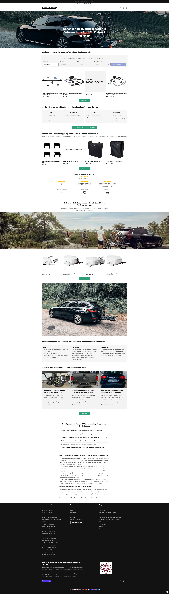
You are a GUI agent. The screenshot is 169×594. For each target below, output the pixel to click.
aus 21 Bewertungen (84, 178)
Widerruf (72, 514)
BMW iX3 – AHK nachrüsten (48, 526)
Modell (62, 61)
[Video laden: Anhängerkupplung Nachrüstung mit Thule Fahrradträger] (84, 309)
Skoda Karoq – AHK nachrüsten (49, 538)
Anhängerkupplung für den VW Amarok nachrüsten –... (83, 391)
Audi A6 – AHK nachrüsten (48, 512)
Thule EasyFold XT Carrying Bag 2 (114, 161)
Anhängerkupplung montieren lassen (107, 512)
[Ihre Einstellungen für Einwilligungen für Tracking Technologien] (167, 592)
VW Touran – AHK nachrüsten (48, 556)
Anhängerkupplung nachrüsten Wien (107, 514)
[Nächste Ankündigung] (126, 1)
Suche (100, 528)
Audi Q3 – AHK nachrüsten (48, 514)
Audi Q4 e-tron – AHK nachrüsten (49, 517)
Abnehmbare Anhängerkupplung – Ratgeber (109, 519)
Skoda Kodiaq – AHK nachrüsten (49, 540)
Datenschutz (73, 512)
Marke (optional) (98, 61)
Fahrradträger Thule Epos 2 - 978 (114, 273)
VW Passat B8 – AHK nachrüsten (49, 552)
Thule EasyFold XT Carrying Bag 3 (92, 161)
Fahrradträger (102, 524)
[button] (62, 8)
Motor (78, 61)
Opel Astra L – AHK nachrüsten (49, 531)
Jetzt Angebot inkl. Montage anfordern (84, 127)
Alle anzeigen (84, 100)
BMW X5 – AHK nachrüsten (48, 524)
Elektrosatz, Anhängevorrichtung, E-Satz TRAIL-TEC (72, 94)
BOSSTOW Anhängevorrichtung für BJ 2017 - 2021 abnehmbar (94, 81)
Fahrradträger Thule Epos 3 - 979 (92, 273)
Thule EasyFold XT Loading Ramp (70, 161)
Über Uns (72, 507)
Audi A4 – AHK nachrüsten (48, 507)
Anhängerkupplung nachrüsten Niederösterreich (110, 517)
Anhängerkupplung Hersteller (106, 507)
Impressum (72, 517)
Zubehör (101, 526)
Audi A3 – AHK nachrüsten (48, 510)
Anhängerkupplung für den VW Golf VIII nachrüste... (54, 391)
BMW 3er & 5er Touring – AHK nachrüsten (51, 519)
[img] (84, 176)
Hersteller (45, 61)
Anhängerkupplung (103, 521)
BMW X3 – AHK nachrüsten (48, 521)
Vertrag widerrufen (77, 522)
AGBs (71, 510)
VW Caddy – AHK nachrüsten (48, 545)
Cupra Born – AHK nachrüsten (49, 528)
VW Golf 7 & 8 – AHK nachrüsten (49, 547)
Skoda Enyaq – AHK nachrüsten (49, 535)
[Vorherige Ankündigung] (42, 1)
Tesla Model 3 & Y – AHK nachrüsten (50, 542)
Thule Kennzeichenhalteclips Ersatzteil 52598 (51, 162)
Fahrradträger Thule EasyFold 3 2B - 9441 (72, 273)
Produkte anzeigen (118, 64)
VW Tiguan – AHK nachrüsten (48, 554)
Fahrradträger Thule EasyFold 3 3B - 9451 (51, 273)
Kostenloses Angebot (84, 40)
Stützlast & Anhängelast (76, 519)
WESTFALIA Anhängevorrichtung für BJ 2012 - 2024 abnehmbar (52, 94)
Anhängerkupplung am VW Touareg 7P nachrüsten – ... (112, 391)
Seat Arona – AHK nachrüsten (48, 533)
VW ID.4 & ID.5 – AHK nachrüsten (49, 549)
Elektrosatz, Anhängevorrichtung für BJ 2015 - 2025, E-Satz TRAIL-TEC (116, 94)
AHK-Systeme (102, 510)
